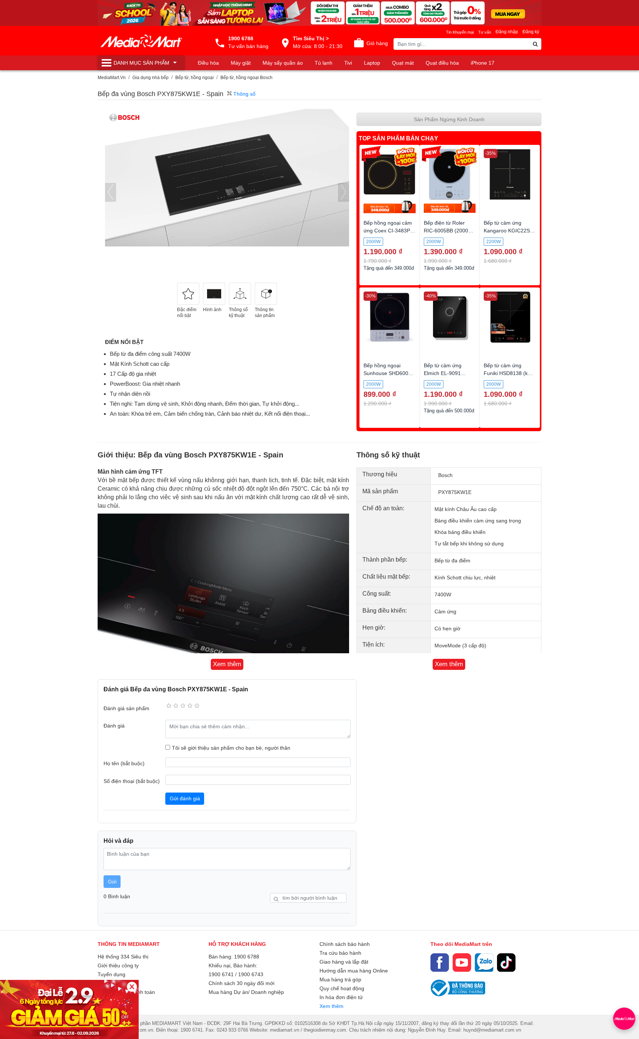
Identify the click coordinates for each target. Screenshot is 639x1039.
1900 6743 (250, 974)
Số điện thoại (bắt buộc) (132, 781)
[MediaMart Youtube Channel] (462, 962)
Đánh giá (114, 726)
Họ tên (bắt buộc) (124, 763)
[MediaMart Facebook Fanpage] (439, 962)
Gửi (112, 882)
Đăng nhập (507, 31)
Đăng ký (531, 31)
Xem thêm (332, 1006)
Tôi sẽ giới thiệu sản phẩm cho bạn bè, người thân (231, 748)
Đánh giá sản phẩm (126, 708)
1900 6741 (221, 974)
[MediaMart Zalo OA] (484, 962)
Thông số (244, 94)
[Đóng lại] (132, 987)
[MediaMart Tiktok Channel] (506, 962)
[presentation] (110, 192)
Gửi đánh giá (185, 798)
